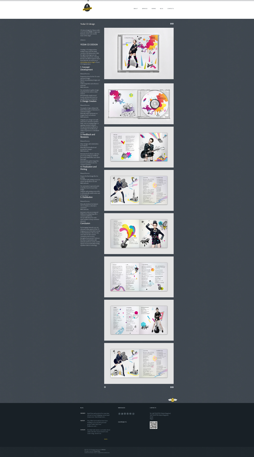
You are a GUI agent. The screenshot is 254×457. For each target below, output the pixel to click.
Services (144, 8)
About (136, 8)
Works (154, 8)
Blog (161, 8)
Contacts (170, 8)
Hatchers (104, 449)
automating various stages (87, 62)
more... (106, 439)
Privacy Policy (97, 451)
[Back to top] (173, 400)
